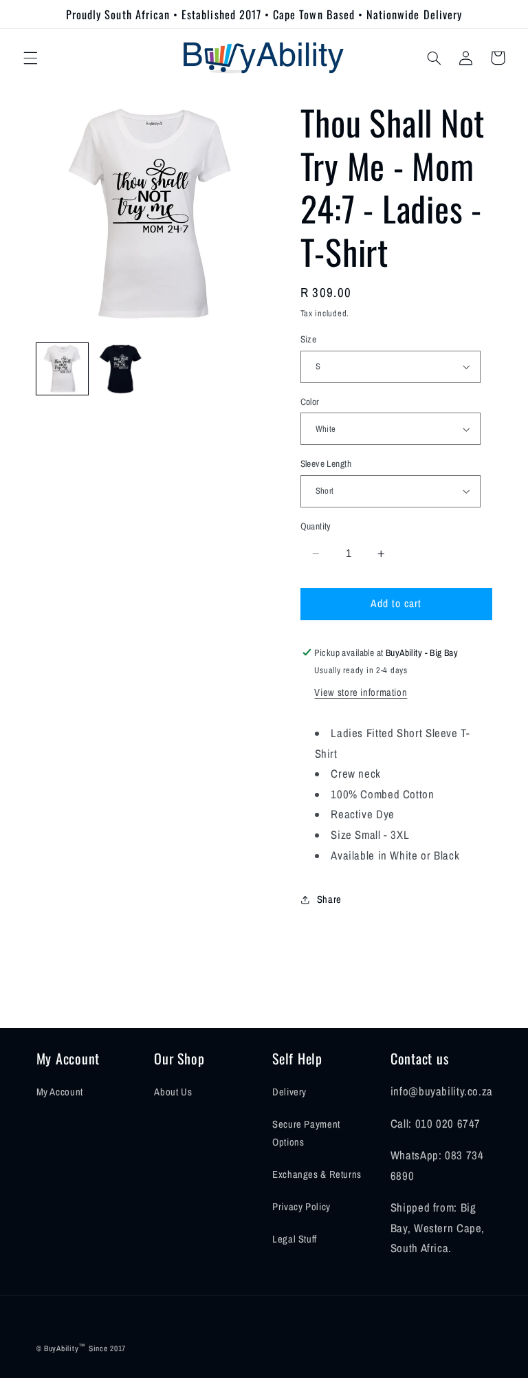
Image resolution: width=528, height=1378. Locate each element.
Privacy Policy (301, 1207)
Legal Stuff (294, 1239)
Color (310, 401)
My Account (59, 1092)
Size (308, 339)
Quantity (315, 526)
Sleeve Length (325, 463)
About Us (173, 1092)
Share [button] (329, 899)
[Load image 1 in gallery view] (62, 369)
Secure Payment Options (306, 1133)
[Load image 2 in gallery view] (120, 369)
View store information (360, 692)
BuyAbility (61, 1348)
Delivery (289, 1092)
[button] (30, 58)
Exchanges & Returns (317, 1174)
